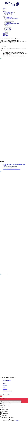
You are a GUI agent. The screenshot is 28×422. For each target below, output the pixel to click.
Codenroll (16, 420)
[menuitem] (15, 8)
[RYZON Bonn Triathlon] (10, 6)
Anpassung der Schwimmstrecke (10, 166)
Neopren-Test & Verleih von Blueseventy (11, 169)
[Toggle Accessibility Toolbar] (1, 396)
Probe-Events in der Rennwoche (10, 167)
